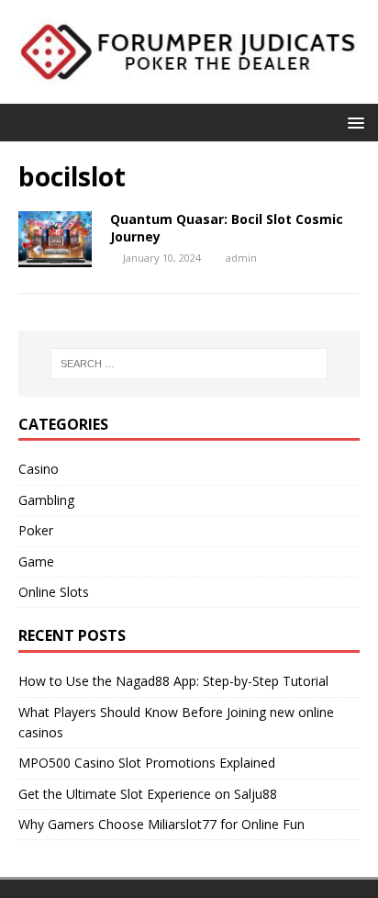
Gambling (46, 500)
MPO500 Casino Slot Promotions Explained (146, 762)
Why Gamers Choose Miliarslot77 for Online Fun (161, 824)
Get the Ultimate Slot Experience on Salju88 (147, 794)
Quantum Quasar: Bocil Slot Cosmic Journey (226, 227)
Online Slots (53, 592)
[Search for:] (189, 363)
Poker (35, 530)
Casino (38, 468)
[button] (352, 121)
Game (36, 561)
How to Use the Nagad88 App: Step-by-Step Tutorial (173, 681)
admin (241, 257)
